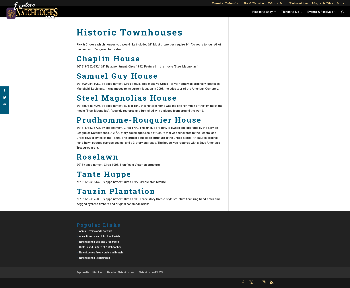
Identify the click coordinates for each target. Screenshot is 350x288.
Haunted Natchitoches (120, 272)
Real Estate (254, 3)
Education (277, 3)
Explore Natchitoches (89, 272)
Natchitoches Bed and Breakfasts (99, 241)
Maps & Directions (328, 3)
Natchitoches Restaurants (94, 257)
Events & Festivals (320, 12)
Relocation (298, 3)
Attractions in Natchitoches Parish (99, 236)
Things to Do (290, 12)
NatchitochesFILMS (151, 272)
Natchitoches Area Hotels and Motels (101, 252)
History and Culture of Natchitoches (100, 247)
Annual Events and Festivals (95, 231)
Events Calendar (226, 3)
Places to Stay (262, 12)
